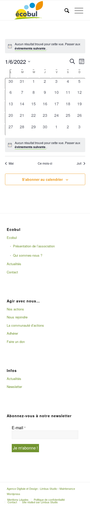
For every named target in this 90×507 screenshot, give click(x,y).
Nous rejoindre (17, 317)
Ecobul (12, 237)
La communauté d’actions (25, 325)
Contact (12, 272)
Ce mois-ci (45, 163)
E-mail (19, 427)
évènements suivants (30, 48)
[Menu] (76, 10)
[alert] (45, 145)
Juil (79, 163)
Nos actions (15, 309)
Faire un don (16, 341)
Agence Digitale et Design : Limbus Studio (32, 488)
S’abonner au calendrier (42, 179)
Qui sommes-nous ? (27, 255)
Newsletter (14, 386)
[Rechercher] (65, 10)
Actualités (14, 263)
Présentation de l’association (34, 246)
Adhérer (12, 333)
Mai (11, 163)
